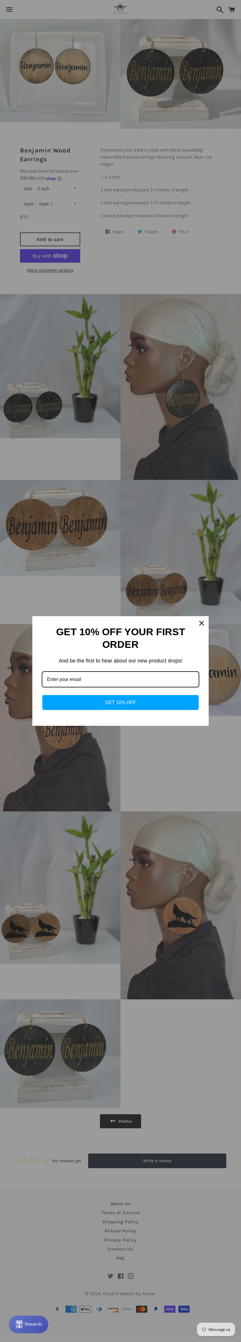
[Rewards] (28, 1324)
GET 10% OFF (120, 702)
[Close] (202, 623)
